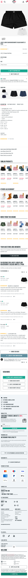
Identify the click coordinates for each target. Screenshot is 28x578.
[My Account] (23, 2)
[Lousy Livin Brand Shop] (14, 39)
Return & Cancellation (5, 514)
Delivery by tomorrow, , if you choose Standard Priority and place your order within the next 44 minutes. (14, 80)
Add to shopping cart (15, 71)
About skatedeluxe (18, 511)
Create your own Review (15, 356)
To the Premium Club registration (15, 453)
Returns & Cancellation (9, 400)
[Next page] (26, 272)
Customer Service (7, 409)
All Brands (17, 513)
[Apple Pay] (23, 476)
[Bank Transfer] (14, 480)
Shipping (5, 398)
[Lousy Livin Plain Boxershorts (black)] (14, 98)
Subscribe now (14, 428)
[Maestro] (14, 471)
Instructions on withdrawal (5, 515)
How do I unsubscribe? (14, 431)
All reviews (3, 518)
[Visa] (23, 471)
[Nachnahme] (23, 480)
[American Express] (5, 476)
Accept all (15, 574)
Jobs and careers (18, 514)
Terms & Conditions (4, 543)
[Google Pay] (5, 480)
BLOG (16, 517)
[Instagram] (3, 536)
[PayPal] (14, 476)
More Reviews (15, 352)
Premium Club (11, 359)
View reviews (11, 138)
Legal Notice (4, 540)
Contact (2, 521)
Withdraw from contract (5, 524)
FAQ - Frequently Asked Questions (11, 406)
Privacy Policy (3, 545)
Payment (2, 511)
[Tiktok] (8, 536)
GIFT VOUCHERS (18, 520)
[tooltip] (26, 53)
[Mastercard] (5, 471)
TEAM (16, 518)
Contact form (15, 494)
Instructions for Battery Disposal (6, 520)
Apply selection (15, 567)
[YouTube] (14, 536)
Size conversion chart (8, 404)
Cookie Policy (3, 546)
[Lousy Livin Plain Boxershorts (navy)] (23, 98)
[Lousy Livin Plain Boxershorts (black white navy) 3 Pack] (5, 98)
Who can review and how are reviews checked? (11, 268)
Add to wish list (15, 74)
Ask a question (15, 256)
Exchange (5, 402)
